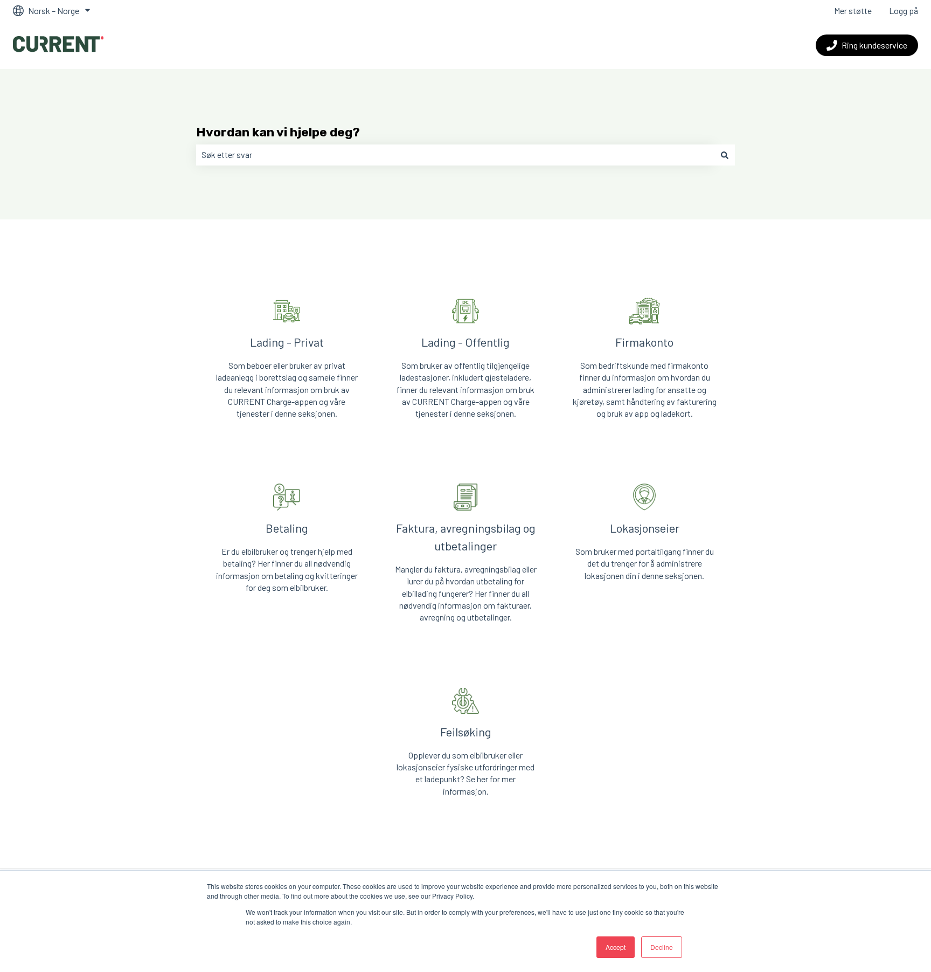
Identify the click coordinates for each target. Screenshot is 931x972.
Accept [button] (616, 947)
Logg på (903, 10)
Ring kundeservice (874, 45)
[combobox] (455, 154)
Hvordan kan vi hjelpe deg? (278, 132)
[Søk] (724, 154)
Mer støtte (853, 10)
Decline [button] (661, 947)
